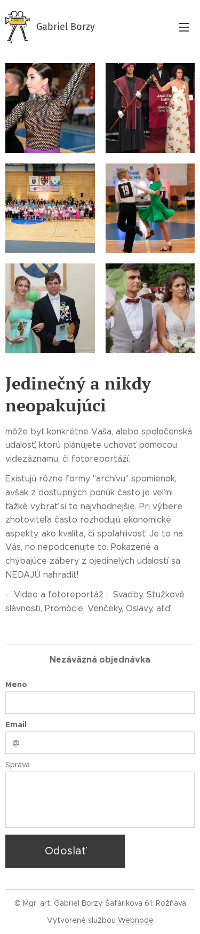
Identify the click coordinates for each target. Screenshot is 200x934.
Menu (184, 26)
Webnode (136, 920)
